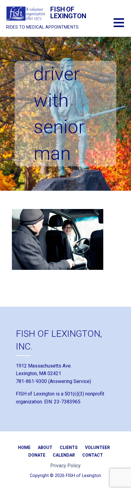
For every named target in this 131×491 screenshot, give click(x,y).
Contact (92, 455)
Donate (36, 455)
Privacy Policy (65, 465)
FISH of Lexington (68, 12)
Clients (69, 447)
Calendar (64, 455)
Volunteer (97, 447)
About (45, 447)
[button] (122, 26)
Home (24, 447)
